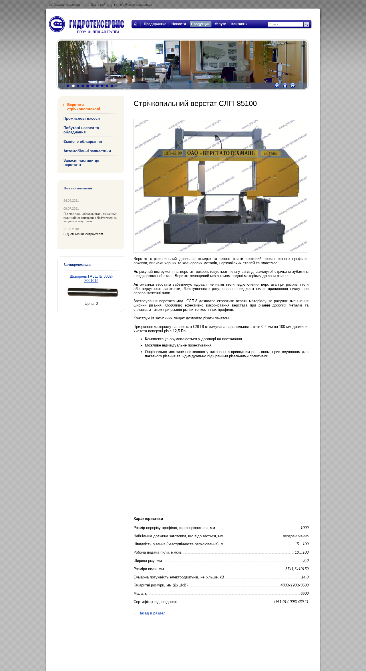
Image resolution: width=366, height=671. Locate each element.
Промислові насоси (81, 118)
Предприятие (155, 24)
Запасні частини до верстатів (81, 162)
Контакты (239, 24)
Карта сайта (99, 4)
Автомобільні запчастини (87, 151)
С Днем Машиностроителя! (83, 234)
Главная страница (67, 4)
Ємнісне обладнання (82, 141)
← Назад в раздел (150, 613)
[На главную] (136, 27)
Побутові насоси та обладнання (81, 130)
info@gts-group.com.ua (136, 4)
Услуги (220, 24)
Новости (179, 24)
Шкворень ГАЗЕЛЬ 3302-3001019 (91, 278)
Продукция (200, 24)
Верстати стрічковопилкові (83, 107)
